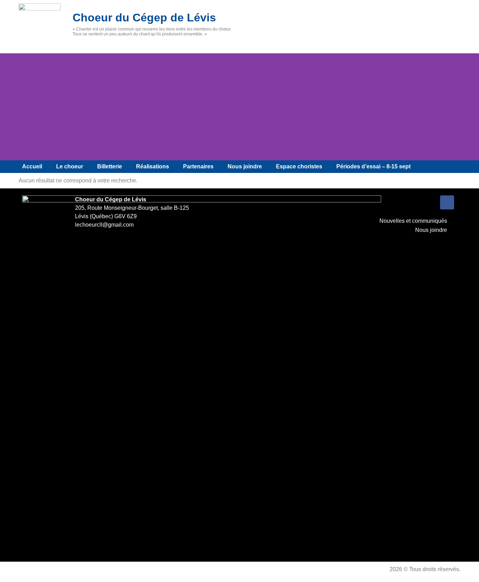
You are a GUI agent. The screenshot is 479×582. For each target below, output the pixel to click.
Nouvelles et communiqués (413, 221)
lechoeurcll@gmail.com (104, 225)
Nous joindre (245, 166)
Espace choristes (299, 166)
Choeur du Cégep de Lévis (144, 17)
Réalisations (152, 166)
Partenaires (198, 166)
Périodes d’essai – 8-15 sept (373, 166)
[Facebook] (447, 202)
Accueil (32, 166)
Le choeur (69, 166)
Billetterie (109, 166)
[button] (7, 106)
